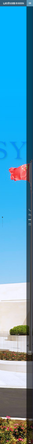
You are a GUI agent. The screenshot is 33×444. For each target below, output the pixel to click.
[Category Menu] (30, 3)
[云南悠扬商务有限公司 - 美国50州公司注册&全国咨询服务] (13, 3)
